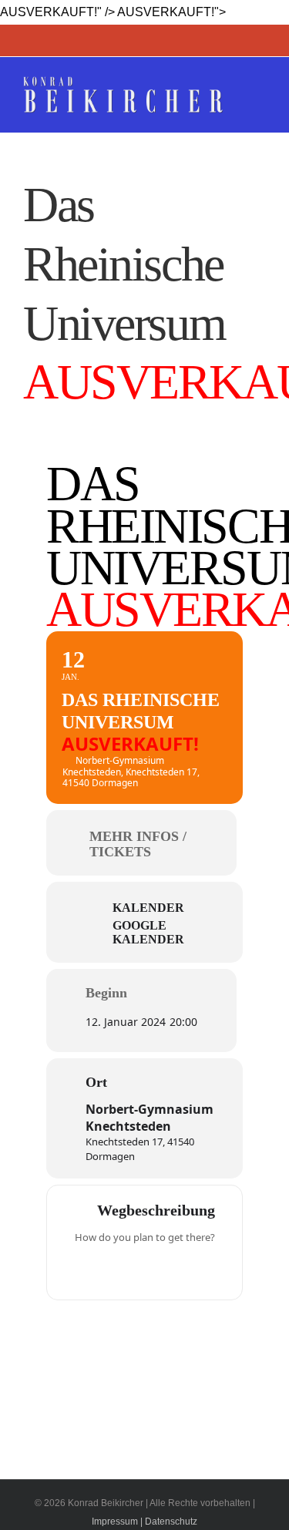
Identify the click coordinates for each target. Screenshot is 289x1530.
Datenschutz (171, 1521)
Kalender (148, 907)
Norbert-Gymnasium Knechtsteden (149, 1118)
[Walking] (175, 1269)
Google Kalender (148, 932)
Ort (96, 1082)
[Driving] (115, 1269)
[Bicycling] (205, 1269)
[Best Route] (85, 1269)
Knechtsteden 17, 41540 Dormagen (140, 1148)
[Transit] (145, 1269)
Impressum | (117, 1521)
